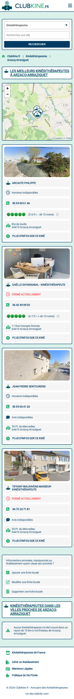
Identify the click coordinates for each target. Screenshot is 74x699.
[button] (36, 108)
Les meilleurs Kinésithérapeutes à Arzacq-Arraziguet (39, 73)
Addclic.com (41, 693)
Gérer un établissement (25, 662)
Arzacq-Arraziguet (18, 59)
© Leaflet (57, 138)
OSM (68, 138)
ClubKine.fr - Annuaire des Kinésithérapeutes (42, 687)
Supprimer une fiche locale (27, 591)
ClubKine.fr (13, 56)
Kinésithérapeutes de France (28, 652)
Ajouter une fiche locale (25, 572)
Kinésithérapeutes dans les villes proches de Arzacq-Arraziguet (35, 610)
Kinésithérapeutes (36, 56)
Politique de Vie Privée (25, 675)
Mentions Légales (22, 668)
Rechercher (37, 44)
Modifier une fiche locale (26, 582)
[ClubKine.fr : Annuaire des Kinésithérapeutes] (25, 5)
